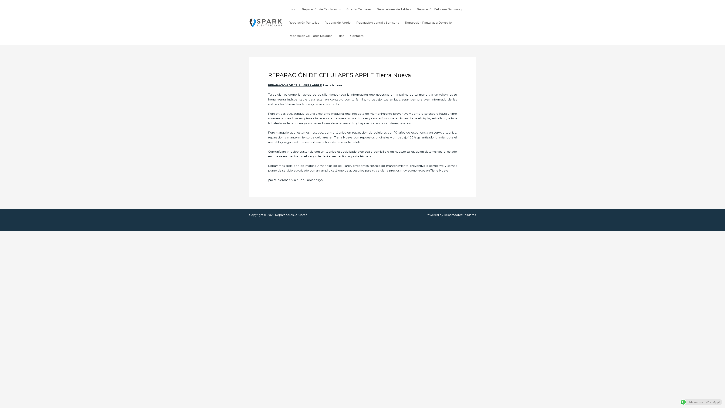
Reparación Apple (338, 22)
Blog (341, 36)
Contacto (357, 36)
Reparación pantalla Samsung (377, 22)
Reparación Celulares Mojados (310, 36)
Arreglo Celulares (358, 9)
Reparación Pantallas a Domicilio (428, 22)
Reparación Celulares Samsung (439, 9)
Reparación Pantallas (304, 22)
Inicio (292, 9)
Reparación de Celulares (319, 9)
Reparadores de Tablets (394, 9)
